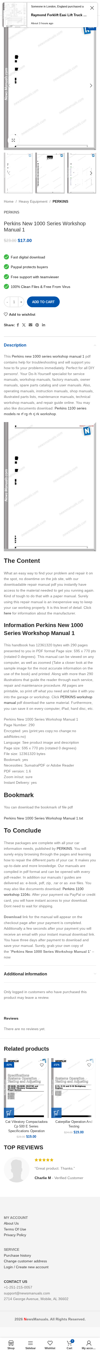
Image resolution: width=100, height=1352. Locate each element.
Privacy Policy (15, 1235)
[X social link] (24, 325)
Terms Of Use (15, 1229)
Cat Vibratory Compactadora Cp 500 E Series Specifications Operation (26, 1126)
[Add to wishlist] (41, 1065)
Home (9, 201)
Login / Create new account (26, 1267)
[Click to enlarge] (13, 140)
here (7, 613)
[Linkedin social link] (44, 325)
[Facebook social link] (18, 325)
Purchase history (17, 1255)
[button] (9, 1113)
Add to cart (43, 302)
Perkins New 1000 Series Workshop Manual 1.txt (43, 818)
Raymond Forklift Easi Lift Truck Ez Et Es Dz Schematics (59, 15)
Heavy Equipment (33, 201)
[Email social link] (30, 325)
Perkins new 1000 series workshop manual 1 (48, 356)
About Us (11, 1223)
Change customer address (25, 1261)
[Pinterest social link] (37, 325)
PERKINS (60, 201)
